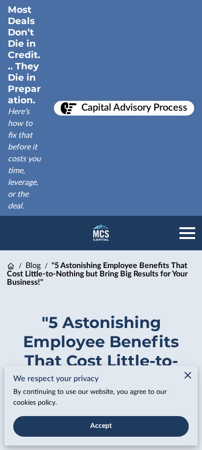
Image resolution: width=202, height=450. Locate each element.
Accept (101, 425)
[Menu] (187, 233)
